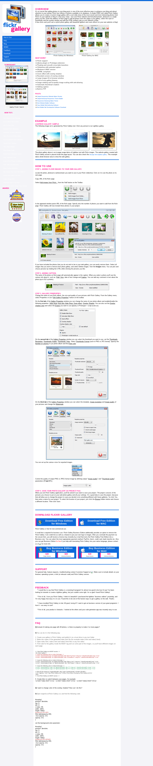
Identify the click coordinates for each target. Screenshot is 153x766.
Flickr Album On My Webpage (12, 118)
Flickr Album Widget (9, 146)
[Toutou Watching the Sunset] (104, 140)
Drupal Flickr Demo (9, 114)
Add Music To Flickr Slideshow (12, 132)
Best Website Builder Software (46, 103)
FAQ (5, 41)
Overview (7, 60)
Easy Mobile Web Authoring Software (47, 105)
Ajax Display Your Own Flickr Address (14, 172)
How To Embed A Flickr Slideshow (13, 139)
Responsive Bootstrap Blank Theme (47, 101)
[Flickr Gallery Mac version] (94, 40)
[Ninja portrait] (49, 140)
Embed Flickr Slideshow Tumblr (12, 154)
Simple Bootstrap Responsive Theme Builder (50, 98)
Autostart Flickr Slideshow (10, 129)
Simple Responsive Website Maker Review (49, 96)
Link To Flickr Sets (8, 125)
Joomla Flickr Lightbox (9, 143)
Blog (5, 44)
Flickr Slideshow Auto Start (11, 164)
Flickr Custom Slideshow (10, 168)
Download (7, 53)
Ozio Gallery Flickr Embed (11, 121)
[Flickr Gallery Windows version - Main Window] (60, 40)
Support (6, 57)
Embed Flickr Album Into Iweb (11, 175)
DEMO (6, 47)
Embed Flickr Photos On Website (13, 161)
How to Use (8, 37)
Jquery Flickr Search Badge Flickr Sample (14, 186)
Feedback (7, 50)
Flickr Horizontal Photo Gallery (12, 136)
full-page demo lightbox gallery (98, 154)
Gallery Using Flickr (9, 179)
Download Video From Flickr (11, 182)
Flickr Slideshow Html (9, 157)
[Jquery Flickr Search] (16, 82)
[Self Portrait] (76, 140)
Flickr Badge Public (8, 150)
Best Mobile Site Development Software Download (51, 107)
